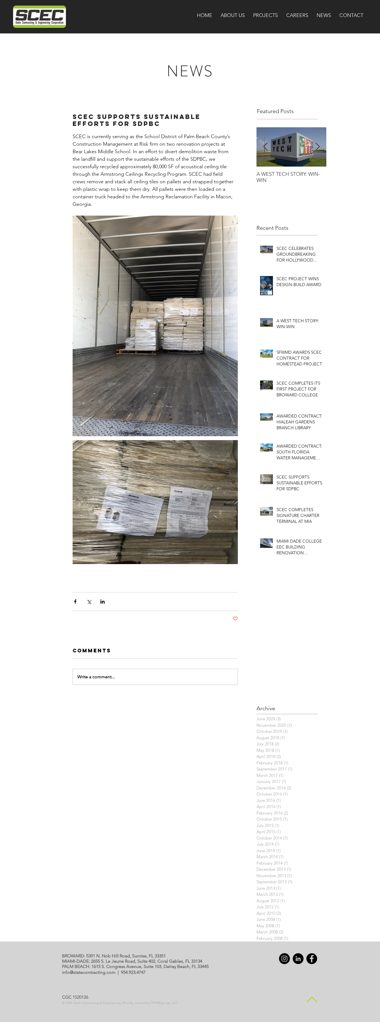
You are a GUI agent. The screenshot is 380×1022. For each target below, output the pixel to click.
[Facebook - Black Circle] (311, 958)
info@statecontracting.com (88, 972)
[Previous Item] (265, 147)
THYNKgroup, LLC (164, 1003)
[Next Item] (317, 147)
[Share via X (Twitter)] (89, 601)
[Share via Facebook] (75, 601)
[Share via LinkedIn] (102, 601)
